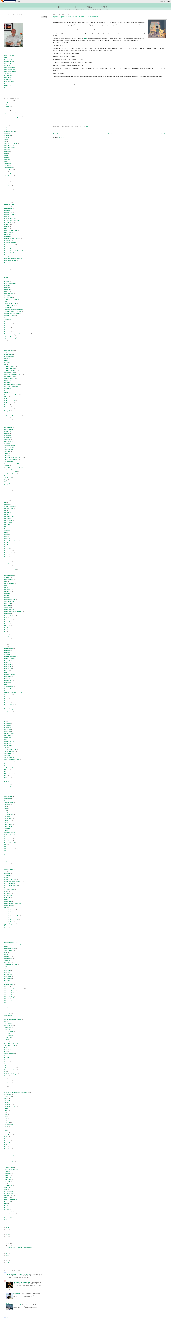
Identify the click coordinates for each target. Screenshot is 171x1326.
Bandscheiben (7, 202)
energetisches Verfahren (10, 378)
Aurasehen (6, 194)
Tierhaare (6, 1102)
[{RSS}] (9, 1318)
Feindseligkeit (7, 419)
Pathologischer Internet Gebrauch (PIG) (13, 881)
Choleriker (6, 301)
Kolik (5, 644)
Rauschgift (7, 934)
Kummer (6, 684)
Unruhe (6, 1147)
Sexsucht (6, 1041)
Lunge (5, 739)
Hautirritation (7, 518)
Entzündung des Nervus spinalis (12, 384)
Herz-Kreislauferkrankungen (11, 540)
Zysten (85, 38)
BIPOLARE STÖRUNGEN (10, 261)
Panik (5, 871)
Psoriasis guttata (8, 901)
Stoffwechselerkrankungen (10, 1074)
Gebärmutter (108, 128)
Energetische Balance (9, 376)
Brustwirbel (7, 285)
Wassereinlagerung (8, 1191)
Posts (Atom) (62, 137)
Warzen (6, 1189)
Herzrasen (6, 557)
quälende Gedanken (9, 930)
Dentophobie (7, 327)
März (9, 1243)
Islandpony (7, 624)
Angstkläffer (7, 159)
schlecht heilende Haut (9, 982)
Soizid (5, 1047)
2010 (7, 1262)
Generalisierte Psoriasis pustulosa (12, 463)
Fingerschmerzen (8, 427)
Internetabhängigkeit (9, 609)
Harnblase (115, 128)
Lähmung (6, 699)
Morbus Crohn (7, 782)
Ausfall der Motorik (9, 196)
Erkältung (6, 396)
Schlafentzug (7, 970)
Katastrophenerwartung (9, 636)
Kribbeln (6, 678)
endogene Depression (9, 372)
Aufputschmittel (8, 190)
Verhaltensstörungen (9, 1161)
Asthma (6, 184)
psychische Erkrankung (10, 909)
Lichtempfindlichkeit (9, 733)
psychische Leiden (8, 918)
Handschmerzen (8, 498)
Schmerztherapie (8, 1001)
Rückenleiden (7, 956)
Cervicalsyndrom (8, 297)
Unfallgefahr (7, 1143)
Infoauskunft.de (10, 1273)
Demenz (6, 326)
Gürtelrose (6, 482)
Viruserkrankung (8, 1185)
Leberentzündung (8, 709)
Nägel (5, 806)
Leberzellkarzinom (8, 717)
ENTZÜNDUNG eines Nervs (11, 386)
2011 (7, 1260)
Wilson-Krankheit (8, 1195)
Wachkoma (7, 1187)
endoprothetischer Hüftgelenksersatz (13, 374)
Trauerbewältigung (8, 1124)
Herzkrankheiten (8, 555)
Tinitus (6, 1108)
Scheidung (6, 966)
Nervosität (6, 822)
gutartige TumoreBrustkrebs (11, 484)
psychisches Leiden (9, 922)
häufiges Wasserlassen (9, 506)
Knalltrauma (7, 638)
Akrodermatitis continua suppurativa (13, 117)
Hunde (5, 585)
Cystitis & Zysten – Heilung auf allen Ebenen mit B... (20, 1247)
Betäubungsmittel (8, 222)
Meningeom (7, 765)
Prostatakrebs (7, 897)
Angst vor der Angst (9, 145)
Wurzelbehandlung (8, 1205)
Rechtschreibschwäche (9, 938)
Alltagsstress (7, 133)
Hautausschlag (7, 512)
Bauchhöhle (61, 128)
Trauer (5, 1120)
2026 (7, 1227)
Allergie (6, 125)
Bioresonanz (7, 240)
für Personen (7, 65)
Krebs (5, 672)
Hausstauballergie (8, 508)
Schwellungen (7, 1013)
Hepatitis (6, 534)
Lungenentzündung (9, 741)
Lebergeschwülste (8, 711)
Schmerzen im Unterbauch (10, 991)
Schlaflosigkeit (7, 972)
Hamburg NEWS (10, 1281)
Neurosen (6, 830)
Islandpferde (7, 621)
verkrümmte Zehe (8, 1163)
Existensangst (7, 407)
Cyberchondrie (7, 319)
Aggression (7, 111)
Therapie (6, 1098)
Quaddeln (6, 928)
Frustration (7, 433)
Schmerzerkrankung (9, 997)
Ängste (6, 153)
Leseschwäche (7, 731)
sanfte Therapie (8, 962)
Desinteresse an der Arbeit (10, 342)
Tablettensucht (7, 1094)
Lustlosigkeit (7, 745)
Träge (5, 1114)
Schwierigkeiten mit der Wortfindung (13, 1019)
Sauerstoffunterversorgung (10, 964)
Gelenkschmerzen (8, 461)
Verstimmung (7, 1175)
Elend (5, 364)
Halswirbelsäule (8, 490)
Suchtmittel (7, 1088)
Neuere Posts (56, 134)
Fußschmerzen (7, 437)
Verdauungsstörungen (9, 1155)
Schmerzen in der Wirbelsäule (11, 995)
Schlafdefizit (7, 968)
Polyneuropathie (8, 895)
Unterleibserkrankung (132, 128)
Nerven (6, 812)
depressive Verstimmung (10, 338)
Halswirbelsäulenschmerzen (11, 492)
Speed (5, 1055)
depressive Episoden (9, 336)
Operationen (7, 865)
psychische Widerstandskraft (11, 920)
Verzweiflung (7, 1181)
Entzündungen (7, 388)
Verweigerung (7, 1179)
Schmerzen (7, 986)
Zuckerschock (7, 1218)
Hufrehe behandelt (8, 77)
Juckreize (6, 630)
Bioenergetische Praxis (9, 55)
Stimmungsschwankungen (10, 1070)
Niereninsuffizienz (8, 838)
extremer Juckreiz (8, 413)
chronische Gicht (8, 307)
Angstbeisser (7, 149)
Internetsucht (7, 613)
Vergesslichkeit (8, 1159)
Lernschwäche (7, 729)
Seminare (6, 1039)
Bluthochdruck (8, 271)
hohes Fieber (7, 577)
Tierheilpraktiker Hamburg (10, 1106)
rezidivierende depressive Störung (12, 944)
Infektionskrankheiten (9, 599)
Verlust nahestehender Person (11, 1169)
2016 (7, 1239)
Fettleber (6, 423)
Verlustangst (7, 1171)
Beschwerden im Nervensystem (11, 220)
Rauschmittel (7, 936)
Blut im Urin (7, 267)
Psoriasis (6, 899)
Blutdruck (6, 269)
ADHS (5, 105)
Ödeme (6, 847)
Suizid (5, 1090)
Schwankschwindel (9, 1011)
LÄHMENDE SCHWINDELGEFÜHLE (13, 692)
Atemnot (6, 188)
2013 (7, 1255)
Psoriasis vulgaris (8, 905)
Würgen (6, 1203)
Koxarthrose (7, 670)
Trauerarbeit (7, 1122)
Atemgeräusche (8, 186)
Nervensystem (7, 820)
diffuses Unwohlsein (9, 350)
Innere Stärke (7, 603)
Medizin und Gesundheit (12, 1292)
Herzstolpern (7, 563)
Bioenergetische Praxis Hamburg (85, 6)
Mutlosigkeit (7, 798)
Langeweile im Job (8, 701)
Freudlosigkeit (7, 431)
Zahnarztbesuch (8, 1211)
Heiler (5, 532)
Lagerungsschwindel (9, 688)
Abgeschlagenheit (8, 100)
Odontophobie (7, 851)
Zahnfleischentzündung (10, 1214)
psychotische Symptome (10, 924)
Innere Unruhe (7, 605)
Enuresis (6, 390)
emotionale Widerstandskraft (11, 370)
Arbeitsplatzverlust (8, 175)
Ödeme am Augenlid (9, 849)
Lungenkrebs (7, 743)
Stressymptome (8, 1084)
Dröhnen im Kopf (8, 354)
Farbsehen (6, 417)
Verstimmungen (8, 1177)
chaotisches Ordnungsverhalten (11, 299)
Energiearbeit (7, 380)
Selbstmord (7, 1033)
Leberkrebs (7, 713)
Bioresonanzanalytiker (9, 246)
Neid (5, 810)
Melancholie (7, 763)
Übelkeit (6, 1137)
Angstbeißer (7, 151)
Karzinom (6, 634)
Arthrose (6, 182)
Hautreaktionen (8, 522)
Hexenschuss (7, 567)
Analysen (6, 139)
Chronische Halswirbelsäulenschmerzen (13, 309)
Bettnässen (7, 226)
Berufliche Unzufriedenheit (10, 218)
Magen (6, 747)
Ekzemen (6, 362)
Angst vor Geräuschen (9, 147)
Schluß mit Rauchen (9, 81)
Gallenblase (7, 439)
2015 (7, 1251)
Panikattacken (7, 873)
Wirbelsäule (7, 1197)
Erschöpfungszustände (9, 400)
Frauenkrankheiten (97, 128)
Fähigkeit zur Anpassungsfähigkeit (12, 415)
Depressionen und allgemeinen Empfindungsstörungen (17, 334)
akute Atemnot (7, 119)
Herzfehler (6, 544)
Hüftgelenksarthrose (9, 583)
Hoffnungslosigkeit (9, 575)
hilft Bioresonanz (8, 571)
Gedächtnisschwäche (9, 449)
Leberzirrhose (7, 719)
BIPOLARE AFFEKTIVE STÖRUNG (13, 259)
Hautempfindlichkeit (9, 516)
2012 (7, 1258)
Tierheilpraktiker (8, 1104)
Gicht (5, 476)
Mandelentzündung (9, 757)
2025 (7, 1229)
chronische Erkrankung (9, 305)
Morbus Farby (7, 784)
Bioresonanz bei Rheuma (10, 242)
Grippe (6, 480)
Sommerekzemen (8, 1049)
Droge (5, 352)
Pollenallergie (7, 893)
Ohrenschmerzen (8, 857)
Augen (5, 192)
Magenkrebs (7, 755)
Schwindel (6, 1021)
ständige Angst (7, 1065)
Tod (5, 1112)
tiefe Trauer (7, 1100)
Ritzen (5, 952)
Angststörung (7, 161)
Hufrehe (6, 581)
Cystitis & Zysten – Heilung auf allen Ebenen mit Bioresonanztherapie (76, 17)
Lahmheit (6, 697)
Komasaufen (7, 652)
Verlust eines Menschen (10, 1165)
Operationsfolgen (8, 867)
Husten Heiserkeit (8, 589)
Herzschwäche (7, 561)
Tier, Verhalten (7, 73)
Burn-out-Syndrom (8, 289)
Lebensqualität (7, 707)
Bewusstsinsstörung (9, 234)
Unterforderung (8, 1149)
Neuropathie (7, 828)
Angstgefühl (7, 157)
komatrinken (7, 654)
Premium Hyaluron (17, 1293)
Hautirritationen (8, 520)
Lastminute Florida (17, 1304)
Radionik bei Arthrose (9, 67)
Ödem (5, 845)
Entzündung (7, 382)
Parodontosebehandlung (10, 879)
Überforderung (7, 1138)
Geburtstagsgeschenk (9, 447)
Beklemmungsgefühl (9, 214)
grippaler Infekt (8, 478)
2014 (7, 1253)
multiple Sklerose (8, 790)
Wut (5, 1207)
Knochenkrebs (7, 642)
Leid (5, 721)
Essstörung (7, 405)
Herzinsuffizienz (8, 551)
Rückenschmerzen (8, 958)
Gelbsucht (6, 453)
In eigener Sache (8, 59)
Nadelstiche (7, 804)
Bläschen (6, 263)
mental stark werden (9, 767)
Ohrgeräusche (7, 861)
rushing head (7, 960)
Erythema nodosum (9, 403)
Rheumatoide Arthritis (9, 948)
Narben (6, 808)
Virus (5, 1183)
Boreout (6, 273)
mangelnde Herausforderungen (11, 759)
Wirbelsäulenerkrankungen (10, 1199)
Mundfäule (7, 792)
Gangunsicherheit (8, 441)
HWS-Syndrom (7, 591)
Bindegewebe (7, 236)
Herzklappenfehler (8, 553)
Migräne (6, 770)
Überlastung (7, 1141)
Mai (9, 1241)
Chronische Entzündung (10, 303)
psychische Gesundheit (9, 913)
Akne (5, 115)
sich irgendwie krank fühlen (11, 1043)
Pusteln (6, 926)
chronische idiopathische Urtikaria (12, 311)
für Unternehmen (8, 63)
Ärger (5, 178)
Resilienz (6, 940)
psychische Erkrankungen (10, 911)
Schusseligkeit (7, 1009)
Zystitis (156, 128)
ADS (5, 109)
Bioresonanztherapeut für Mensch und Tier (14, 250)
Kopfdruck (6, 662)
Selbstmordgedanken (9, 1035)
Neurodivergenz (8, 824)
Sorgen (6, 1051)
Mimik (6, 776)
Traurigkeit (7, 1128)
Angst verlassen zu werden (10, 143)
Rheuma (6, 946)
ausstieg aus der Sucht (9, 200)
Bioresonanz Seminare (9, 83)
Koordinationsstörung (9, 658)
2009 (7, 1265)
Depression (7, 330)
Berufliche (6, 216)
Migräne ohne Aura (9, 774)
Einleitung (6, 57)
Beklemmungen (8, 212)
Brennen (6, 277)
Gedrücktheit (7, 451)
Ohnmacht (6, 853)
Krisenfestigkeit (8, 680)
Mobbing (6, 780)
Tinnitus (6, 1110)
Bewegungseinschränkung (10, 230)
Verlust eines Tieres (9, 1167)
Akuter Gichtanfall (8, 121)
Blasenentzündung (85, 128)
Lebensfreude (7, 703)
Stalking (6, 1064)
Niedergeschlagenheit (9, 834)
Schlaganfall (7, 980)
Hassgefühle (7, 504)
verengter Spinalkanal (9, 1157)
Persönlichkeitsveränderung (11, 885)
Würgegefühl (7, 1201)
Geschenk (6, 465)
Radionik (122, 128)
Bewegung (6, 228)
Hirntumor (6, 573)
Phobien (6, 887)
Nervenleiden (7, 816)
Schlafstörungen (8, 978)
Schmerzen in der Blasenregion (11, 992)
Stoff (5, 1072)
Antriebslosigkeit (8, 167)
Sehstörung (7, 1029)
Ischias (6, 617)
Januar (9, 1245)
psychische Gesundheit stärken (11, 915)
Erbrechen (6, 392)
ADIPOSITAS (7, 107)
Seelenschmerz (7, 1027)
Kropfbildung (7, 682)
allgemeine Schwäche (9, 131)
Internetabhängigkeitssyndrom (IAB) (13, 611)
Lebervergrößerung (9, 715)
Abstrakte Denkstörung (9, 102)
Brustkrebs (6, 281)
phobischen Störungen (9, 889)
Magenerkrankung (8, 753)
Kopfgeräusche (7, 664)
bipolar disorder (8, 257)
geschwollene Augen (9, 469)
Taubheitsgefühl (8, 1096)
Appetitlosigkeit (8, 173)
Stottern (6, 1076)
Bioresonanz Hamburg (9, 244)
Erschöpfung (7, 399)
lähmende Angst (8, 694)
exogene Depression (9, 409)
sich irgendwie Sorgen (9, 1045)
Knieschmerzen (8, 640)
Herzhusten (7, 546)
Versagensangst (8, 1173)
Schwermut (7, 1017)
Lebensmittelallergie (9, 705)
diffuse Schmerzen (8, 346)
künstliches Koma (8, 686)
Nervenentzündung (9, 814)
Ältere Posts (164, 134)
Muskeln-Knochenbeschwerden (12, 794)
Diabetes (6, 344)
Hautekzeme (7, 514)
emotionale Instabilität (9, 368)
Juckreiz (6, 628)
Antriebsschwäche (8, 169)
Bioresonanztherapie (72, 128)
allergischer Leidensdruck (10, 129)
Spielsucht (6, 1057)
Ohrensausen (7, 855)
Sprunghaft (7, 1061)
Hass (5, 502)
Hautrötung (7, 526)
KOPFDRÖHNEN (8, 660)
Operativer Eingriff (8, 869)
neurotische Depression (9, 832)
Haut (5, 510)
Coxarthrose (7, 317)
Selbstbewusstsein (8, 1031)
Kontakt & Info (7, 85)
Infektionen (7, 597)
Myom (5, 800)
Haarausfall (7, 486)
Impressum (6, 87)
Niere (5, 836)
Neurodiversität (8, 826)
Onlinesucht (7, 863)
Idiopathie (6, 595)
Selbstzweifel (7, 1037)
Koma (5, 646)
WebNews (8, 1303)
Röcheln (6, 954)
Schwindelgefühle (8, 1025)
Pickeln (6, 891)
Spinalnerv (7, 1059)
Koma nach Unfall (8, 648)
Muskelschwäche (8, 796)
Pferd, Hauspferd (8, 75)
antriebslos (7, 165)
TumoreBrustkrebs (8, 1134)
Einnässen (6, 360)
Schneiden (6, 1003)
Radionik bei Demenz (9, 69)
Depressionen (7, 332)
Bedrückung (7, 210)
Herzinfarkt (7, 549)
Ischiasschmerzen (8, 619)
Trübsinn (6, 1132)
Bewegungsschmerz (9, 232)
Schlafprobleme (8, 974)
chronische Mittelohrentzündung (12, 313)
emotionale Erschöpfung (10, 366)
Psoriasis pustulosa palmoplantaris (12, 903)
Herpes (6, 536)
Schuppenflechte (8, 1007)
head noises (7, 530)
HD (5, 528)
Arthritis (6, 180)
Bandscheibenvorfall (9, 204)
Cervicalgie (7, 295)
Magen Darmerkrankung (10, 749)
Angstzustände (7, 163)
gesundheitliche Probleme (10, 473)
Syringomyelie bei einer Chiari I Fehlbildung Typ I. (16, 1092)
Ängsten (6, 155)
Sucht (5, 1086)
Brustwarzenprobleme (9, 283)
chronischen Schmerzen (10, 315)
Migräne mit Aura (8, 772)
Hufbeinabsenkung (8, 579)
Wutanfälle (7, 1210)
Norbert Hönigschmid (9, 843)
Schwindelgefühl (8, 1023)
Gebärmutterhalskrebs (9, 445)
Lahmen (6, 690)
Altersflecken (7, 135)
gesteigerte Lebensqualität (10, 472)
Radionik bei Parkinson (10, 71)
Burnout (6, 291)
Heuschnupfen (7, 565)
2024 (7, 1232)
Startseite (110, 134)
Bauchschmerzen (8, 208)
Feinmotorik (7, 421)
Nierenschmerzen (8, 840)
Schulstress (7, 1005)
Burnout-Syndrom (8, 293)
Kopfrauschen (7, 666)
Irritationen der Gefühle (10, 615)
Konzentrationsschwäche (10, 656)
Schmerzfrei (7, 999)
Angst (5, 141)
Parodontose (7, 877)
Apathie (6, 171)
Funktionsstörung (8, 435)
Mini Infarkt (7, 778)
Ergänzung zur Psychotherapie (11, 394)
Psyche (6, 907)
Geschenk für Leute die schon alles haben (14, 467)
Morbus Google (8, 786)
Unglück (6, 1145)
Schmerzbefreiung (8, 984)
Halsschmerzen (7, 488)
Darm (5, 321)
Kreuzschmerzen (8, 676)
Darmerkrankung (8, 323)
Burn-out (6, 287)
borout (5, 275)
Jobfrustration (7, 626)
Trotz (5, 1130)
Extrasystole (7, 411)
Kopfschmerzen (8, 668)
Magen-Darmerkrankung (10, 751)
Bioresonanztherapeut (9, 248)
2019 (7, 1234)
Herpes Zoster (7, 538)
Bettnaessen (7, 224)
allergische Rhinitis (9, 127)
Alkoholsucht (7, 123)
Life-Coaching (7, 737)
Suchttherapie (7, 79)
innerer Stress (7, 607)
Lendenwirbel (7, 727)
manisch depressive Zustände (11, 761)
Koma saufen (7, 650)
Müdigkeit (6, 788)
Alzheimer (6, 137)
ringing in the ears (8, 950)
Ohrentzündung (8, 859)
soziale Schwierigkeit (9, 1053)
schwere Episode (8, 1015)
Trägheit (6, 1116)
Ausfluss (6, 198)
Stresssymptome (8, 1082)
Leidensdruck (7, 723)
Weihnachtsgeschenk (9, 1193)
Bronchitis (6, 279)
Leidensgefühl (7, 725)
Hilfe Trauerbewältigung (10, 569)
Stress (5, 1078)
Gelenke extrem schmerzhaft (11, 459)
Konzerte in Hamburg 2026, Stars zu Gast (22, 1282)
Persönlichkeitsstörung (9, 883)
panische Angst (8, 875)
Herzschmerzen (8, 559)
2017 (7, 1236)
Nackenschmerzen (8, 802)
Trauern (6, 1126)
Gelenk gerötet (7, 455)
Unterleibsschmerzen (146, 128)
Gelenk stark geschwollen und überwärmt (14, 457)
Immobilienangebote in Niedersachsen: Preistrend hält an (18, 1274)
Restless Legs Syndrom (9, 942)
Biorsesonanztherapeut (9, 255)
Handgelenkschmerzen (9, 496)
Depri (5, 340)
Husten (6, 587)
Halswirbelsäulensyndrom (10, 494)
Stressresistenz (7, 1080)
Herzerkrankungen (8, 542)
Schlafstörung (7, 976)
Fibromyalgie (7, 425)
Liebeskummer (7, 735)
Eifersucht (6, 358)
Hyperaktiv (7, 593)
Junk (5, 632)
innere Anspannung (9, 601)
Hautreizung (7, 524)
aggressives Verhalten (9, 113)
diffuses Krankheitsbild (9, 348)
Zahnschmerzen (8, 1216)
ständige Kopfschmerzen (10, 1068)
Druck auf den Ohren (9, 356)
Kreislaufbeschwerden (9, 674)
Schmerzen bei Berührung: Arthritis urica (14, 988)
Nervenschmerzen (8, 818)
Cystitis (55, 26)
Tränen (6, 1118)
